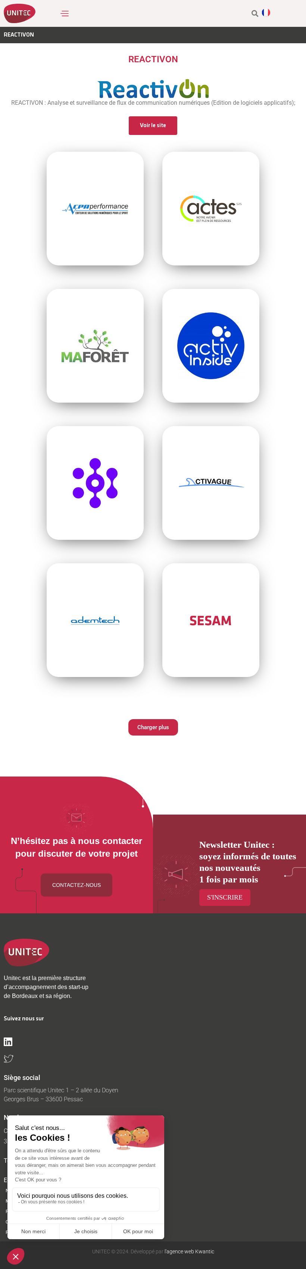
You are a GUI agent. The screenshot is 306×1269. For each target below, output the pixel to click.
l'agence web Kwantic (188, 1251)
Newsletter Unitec (234, 845)
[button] (64, 13)
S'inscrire (225, 897)
